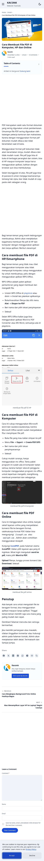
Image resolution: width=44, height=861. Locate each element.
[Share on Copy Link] (36, 656)
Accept (12, 855)
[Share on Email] (32, 656)
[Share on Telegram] (27, 656)
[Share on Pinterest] (18, 656)
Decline (32, 855)
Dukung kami (25, 71)
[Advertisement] (22, 99)
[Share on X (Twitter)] (8, 656)
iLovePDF (14, 546)
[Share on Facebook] (4, 656)
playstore (28, 293)
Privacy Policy (31, 849)
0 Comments (33, 55)
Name (4, 804)
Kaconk (12, 2)
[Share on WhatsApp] (22, 656)
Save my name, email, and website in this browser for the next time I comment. (23, 824)
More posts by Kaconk (20, 676)
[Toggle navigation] (3, 4)
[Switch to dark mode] (39, 4)
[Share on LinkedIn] (13, 656)
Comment (6, 773)
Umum (24, 55)
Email (4, 813)
